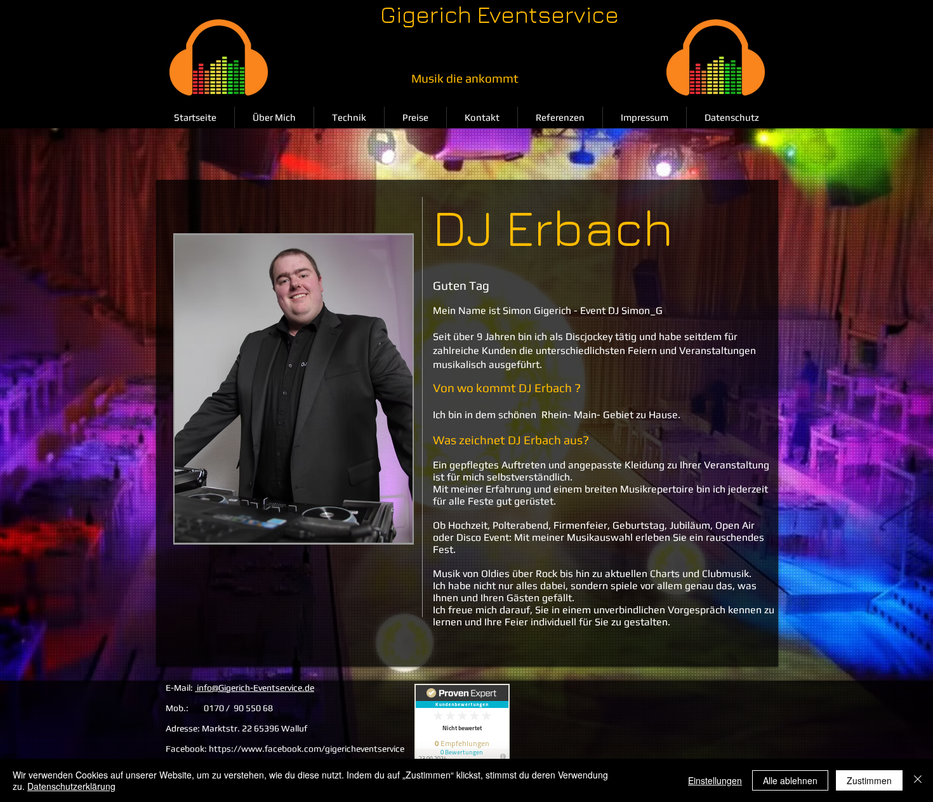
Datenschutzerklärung (71, 786)
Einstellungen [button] (715, 780)
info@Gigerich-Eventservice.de (254, 688)
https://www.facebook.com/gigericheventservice (306, 749)
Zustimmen (869, 780)
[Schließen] (917, 780)
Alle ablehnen (790, 780)
